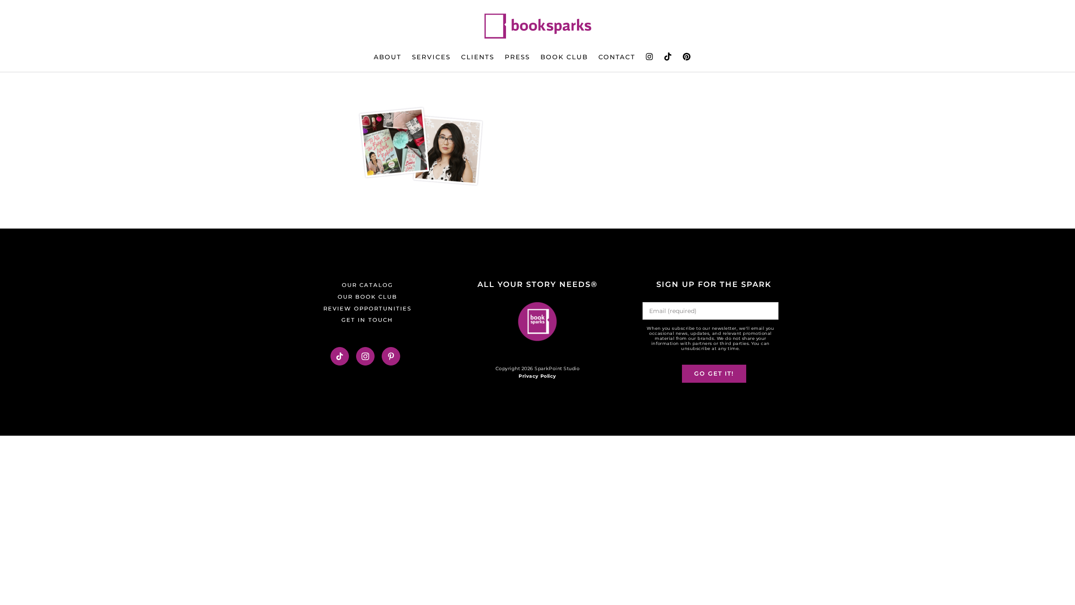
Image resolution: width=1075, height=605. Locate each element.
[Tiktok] (339, 356)
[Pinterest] (391, 356)
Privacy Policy (537, 376)
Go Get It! (714, 373)
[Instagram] (365, 356)
